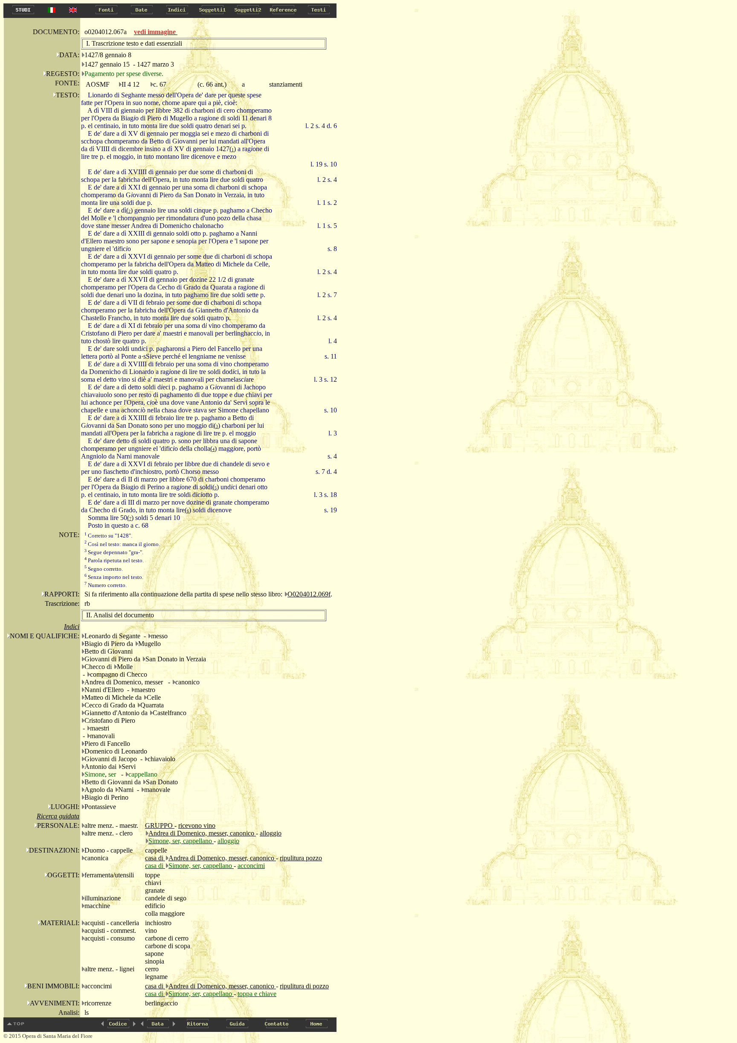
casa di (155, 858)
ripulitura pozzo (301, 858)
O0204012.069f (309, 594)
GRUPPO (159, 825)
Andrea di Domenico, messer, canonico (202, 833)
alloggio (270, 833)
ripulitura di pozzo (304, 986)
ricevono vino (196, 825)
